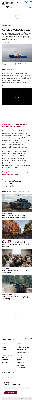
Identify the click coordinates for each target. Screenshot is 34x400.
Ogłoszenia (5, 359)
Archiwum (5, 362)
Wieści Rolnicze (21, 365)
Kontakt (4, 347)
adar (12, 7)
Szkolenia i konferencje (8, 372)
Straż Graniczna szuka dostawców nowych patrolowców (14, 125)
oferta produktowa (7, 377)
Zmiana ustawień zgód (23, 347)
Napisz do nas (6, 349)
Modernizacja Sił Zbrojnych (8, 213)
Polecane (15, 191)
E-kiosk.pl (19, 357)
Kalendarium (20, 375)
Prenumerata (5, 360)
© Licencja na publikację (9, 180)
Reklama (4, 357)
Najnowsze (22, 191)
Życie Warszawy (21, 367)
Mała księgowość (21, 362)
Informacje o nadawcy (23, 351)
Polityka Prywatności (22, 346)
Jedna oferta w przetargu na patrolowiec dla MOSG (16, 173)
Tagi (28, 191)
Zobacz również (6, 191)
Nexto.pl (19, 360)
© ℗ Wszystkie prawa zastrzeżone (11, 181)
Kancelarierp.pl (21, 364)
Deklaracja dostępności (23, 352)
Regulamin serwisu (22, 349)
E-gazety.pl (20, 359)
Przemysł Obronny (7, 25)
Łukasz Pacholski (7, 69)
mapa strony (5, 375)
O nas (3, 346)
